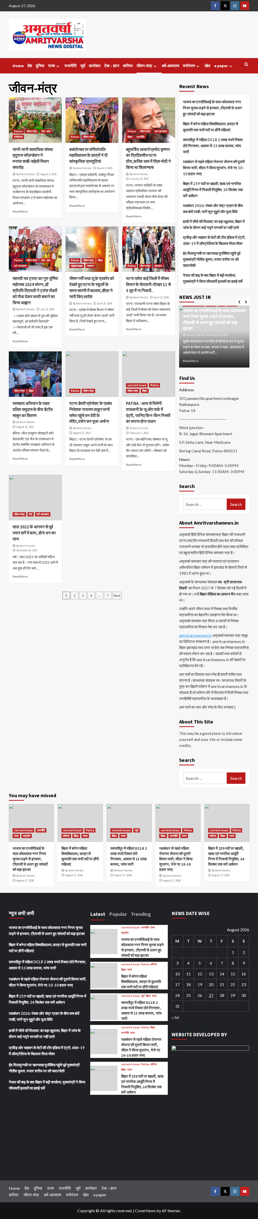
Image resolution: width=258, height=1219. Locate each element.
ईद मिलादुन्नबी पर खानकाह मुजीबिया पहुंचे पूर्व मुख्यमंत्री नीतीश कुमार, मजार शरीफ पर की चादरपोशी (211, 259)
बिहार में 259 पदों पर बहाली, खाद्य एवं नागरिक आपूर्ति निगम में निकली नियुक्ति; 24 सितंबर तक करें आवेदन (213, 189)
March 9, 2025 (104, 168)
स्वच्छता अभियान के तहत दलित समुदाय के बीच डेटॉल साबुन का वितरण (33, 409)
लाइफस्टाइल (77, 266)
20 (211, 984)
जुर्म (82, 65)
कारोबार (95, 65)
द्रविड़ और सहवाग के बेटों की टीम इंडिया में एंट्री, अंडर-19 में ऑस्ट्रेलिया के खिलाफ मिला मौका (214, 240)
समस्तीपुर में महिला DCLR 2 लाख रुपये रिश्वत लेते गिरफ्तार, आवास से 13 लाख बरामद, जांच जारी (213, 145)
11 (188, 973)
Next (117, 595)
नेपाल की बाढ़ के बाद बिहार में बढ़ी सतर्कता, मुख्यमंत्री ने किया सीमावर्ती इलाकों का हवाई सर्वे (212, 278)
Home (18, 65)
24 (177, 995)
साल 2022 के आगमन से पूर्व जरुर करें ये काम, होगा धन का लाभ (34, 533)
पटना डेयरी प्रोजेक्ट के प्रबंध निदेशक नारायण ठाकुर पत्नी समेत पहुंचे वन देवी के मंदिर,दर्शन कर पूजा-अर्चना (90, 412)
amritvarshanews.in (195, 635)
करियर (128, 65)
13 (211, 973)
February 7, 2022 (139, 433)
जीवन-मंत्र (144, 65)
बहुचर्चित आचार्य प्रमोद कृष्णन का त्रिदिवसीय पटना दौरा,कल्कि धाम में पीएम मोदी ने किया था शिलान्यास (148, 158)
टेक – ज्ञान (111, 65)
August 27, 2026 (219, 335)
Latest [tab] (97, 914)
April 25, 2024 (104, 303)
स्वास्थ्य (90, 266)
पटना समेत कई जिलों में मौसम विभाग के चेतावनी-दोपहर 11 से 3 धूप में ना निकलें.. (148, 284)
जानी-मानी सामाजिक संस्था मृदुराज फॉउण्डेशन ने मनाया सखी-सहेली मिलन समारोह (33, 158)
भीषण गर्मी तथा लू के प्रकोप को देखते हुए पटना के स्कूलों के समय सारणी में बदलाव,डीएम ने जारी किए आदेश (91, 287)
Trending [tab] (141, 914)
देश (29, 65)
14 (222, 973)
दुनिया (40, 65)
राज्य (51, 65)
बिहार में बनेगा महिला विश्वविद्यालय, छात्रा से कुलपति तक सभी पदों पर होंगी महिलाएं (210, 126)
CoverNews (145, 1210)
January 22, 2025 (139, 178)
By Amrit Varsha (139, 428)
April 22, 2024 (161, 297)
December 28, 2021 (26, 550)
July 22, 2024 (47, 309)
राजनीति (70, 65)
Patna (18, 131)
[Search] (246, 64)
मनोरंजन (189, 65)
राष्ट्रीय (26, 836)
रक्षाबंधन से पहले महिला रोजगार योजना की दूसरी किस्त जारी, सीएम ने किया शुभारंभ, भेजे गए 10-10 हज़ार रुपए (214, 167)
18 (188, 984)
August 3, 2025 (48, 174)
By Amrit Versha (25, 174)
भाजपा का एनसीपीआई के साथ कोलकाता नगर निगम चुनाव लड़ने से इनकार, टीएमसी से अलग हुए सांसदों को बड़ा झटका (212, 107)
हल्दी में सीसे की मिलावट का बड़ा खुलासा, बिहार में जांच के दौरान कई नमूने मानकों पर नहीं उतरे (214, 224)
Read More (20, 211)
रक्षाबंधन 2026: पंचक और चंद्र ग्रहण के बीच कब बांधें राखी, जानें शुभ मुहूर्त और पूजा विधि (213, 208)
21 (222, 984)
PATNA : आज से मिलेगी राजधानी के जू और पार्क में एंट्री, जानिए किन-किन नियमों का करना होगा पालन (148, 412)
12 (200, 973)
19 (200, 984)
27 (211, 995)
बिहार (129, 137)
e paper (221, 65)
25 (188, 995)
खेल (207, 65)
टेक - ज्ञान (46, 131)
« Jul (175, 1017)
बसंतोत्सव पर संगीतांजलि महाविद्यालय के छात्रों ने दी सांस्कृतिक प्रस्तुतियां (88, 155)
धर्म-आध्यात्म (170, 65)
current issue (136, 385)
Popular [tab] (118, 914)
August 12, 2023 (81, 433)
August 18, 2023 (25, 427)
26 (200, 995)
